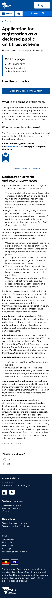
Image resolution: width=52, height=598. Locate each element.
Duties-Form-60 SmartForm (26, 168)
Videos (5, 511)
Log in (42, 5)
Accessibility (8, 539)
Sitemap (6, 548)
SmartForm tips (14, 146)
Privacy (6, 535)
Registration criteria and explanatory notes (16, 70)
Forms (8, 21)
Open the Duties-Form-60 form (26, 90)
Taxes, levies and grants (14, 523)
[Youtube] (12, 492)
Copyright (7, 542)
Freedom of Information (14, 551)
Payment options (11, 508)
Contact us (7, 482)
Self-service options (12, 505)
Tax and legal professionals (16, 526)
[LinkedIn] (4, 492)
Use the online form (15, 63)
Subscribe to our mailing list (16, 485)
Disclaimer (7, 545)
